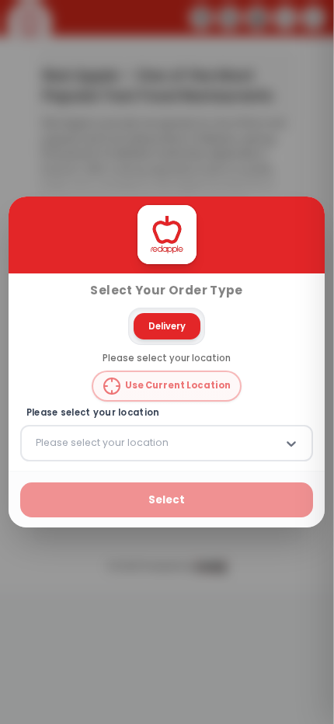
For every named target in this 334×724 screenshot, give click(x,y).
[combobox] (37, 442)
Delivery (167, 325)
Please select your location (93, 413)
